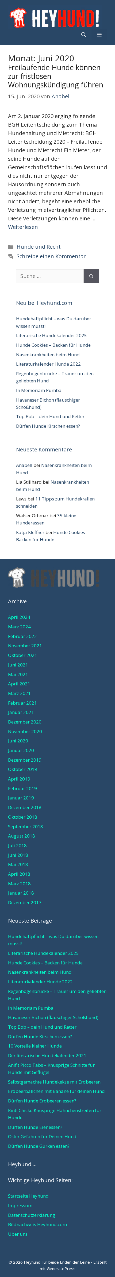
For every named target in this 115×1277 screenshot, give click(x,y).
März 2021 (19, 693)
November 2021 (25, 645)
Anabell (24, 465)
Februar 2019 (22, 788)
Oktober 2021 (22, 655)
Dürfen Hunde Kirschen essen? (48, 426)
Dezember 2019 (24, 760)
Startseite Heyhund (28, 1196)
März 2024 (19, 627)
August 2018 (21, 836)
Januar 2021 (21, 712)
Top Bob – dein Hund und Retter (50, 416)
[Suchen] (91, 276)
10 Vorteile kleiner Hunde (35, 1046)
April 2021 (19, 684)
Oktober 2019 (22, 769)
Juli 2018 (17, 845)
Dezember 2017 (24, 902)
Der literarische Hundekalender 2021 (47, 1055)
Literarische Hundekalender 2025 (51, 335)
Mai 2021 (18, 674)
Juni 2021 (18, 665)
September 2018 (25, 826)
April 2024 (19, 617)
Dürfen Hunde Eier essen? (35, 1127)
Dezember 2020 (24, 722)
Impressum (20, 1205)
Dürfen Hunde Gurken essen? (39, 1146)
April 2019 (19, 779)
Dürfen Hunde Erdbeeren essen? (42, 1101)
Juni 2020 (18, 741)
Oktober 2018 (22, 817)
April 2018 (19, 874)
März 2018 (19, 883)
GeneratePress (61, 1268)
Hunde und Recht (39, 246)
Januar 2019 (21, 798)
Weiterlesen (23, 227)
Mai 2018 (18, 864)
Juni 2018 (18, 855)
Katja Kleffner (30, 532)
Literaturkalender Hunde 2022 (48, 364)
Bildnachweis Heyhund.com (37, 1224)
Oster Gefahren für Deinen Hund (42, 1136)
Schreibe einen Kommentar (51, 256)
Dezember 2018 (24, 807)
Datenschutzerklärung (31, 1215)
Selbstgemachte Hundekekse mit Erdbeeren (54, 1082)
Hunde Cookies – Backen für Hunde (53, 345)
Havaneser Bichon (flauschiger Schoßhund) (53, 1017)
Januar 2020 (21, 750)
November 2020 (25, 731)
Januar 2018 (21, 893)
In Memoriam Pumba (39, 390)
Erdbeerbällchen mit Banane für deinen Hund (56, 1091)
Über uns (18, 1234)
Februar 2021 (22, 703)
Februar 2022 (22, 636)
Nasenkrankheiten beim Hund (48, 354)
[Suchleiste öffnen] (83, 34)
